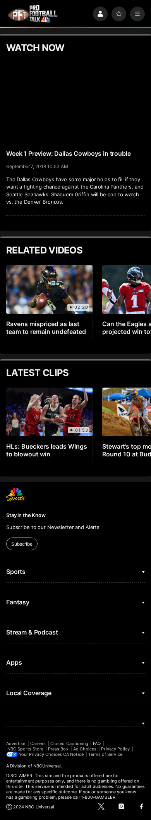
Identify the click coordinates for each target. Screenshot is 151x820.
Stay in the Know (26, 515)
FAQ (97, 743)
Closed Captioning (69, 743)
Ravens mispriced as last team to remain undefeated (46, 327)
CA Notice (73, 754)
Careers (38, 743)
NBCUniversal (47, 766)
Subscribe (22, 544)
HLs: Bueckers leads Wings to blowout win (46, 450)
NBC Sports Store (25, 749)
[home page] (32, 13)
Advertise (16, 743)
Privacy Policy (115, 749)
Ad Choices (85, 749)
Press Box (58, 749)
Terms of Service (105, 754)
